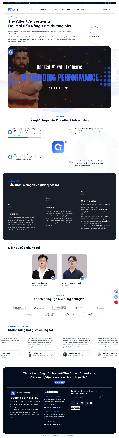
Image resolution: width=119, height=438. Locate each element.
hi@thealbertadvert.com (54, 407)
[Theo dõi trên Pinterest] (108, 3)
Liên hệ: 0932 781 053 (15, 3)
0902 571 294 (51, 421)
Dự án (62, 10)
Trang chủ (31, 10)
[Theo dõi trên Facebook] (103, 3)
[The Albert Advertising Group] (16, 9)
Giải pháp (53, 10)
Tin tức (69, 10)
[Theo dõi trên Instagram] (105, 3)
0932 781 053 (51, 404)
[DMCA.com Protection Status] (75, 408)
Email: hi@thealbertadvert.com (33, 3)
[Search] (97, 9)
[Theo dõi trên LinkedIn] (110, 3)
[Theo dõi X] (107, 3)
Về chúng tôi (42, 9)
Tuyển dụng (79, 10)
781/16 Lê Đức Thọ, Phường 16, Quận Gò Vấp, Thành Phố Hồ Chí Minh (54, 416)
